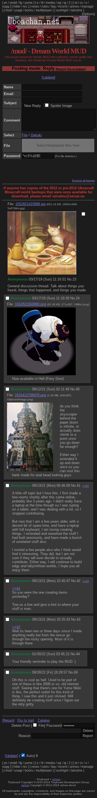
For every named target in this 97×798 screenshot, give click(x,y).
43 (78, 619)
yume (29, 3)
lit (42, 3)
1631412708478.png (30, 395)
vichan (56, 779)
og (59, 3)
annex (74, 6)
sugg (5, 6)
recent (62, 6)
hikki (16, 6)
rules (45, 6)
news (35, 6)
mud (8, 10)
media (50, 3)
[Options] (88, 14)
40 (77, 389)
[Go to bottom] (76, 68)
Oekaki (36, 135)
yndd (13, 3)
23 (74, 279)
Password (54, 725)
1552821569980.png (30, 304)
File (24, 135)
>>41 (16, 588)
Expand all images (83, 180)
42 (78, 581)
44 (78, 654)
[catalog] (48, 77)
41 (78, 485)
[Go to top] (25, 720)
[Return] (61, 68)
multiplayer (44, 10)
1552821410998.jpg (30, 204)
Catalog (44, 720)
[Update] (11, 756)
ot (76, 3)
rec (25, 6)
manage (87, 6)
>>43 (85, 581)
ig (65, 3)
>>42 (85, 485)
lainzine (76, 10)
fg (20, 3)
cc (81, 3)
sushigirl (62, 10)
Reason (24, 736)
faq (53, 6)
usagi (18, 10)
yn (5, 3)
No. (69, 279)
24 (77, 298)
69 (76, 672)
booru (29, 10)
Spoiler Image (61, 106)
